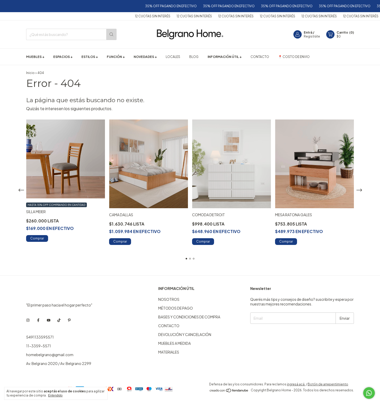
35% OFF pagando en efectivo (162, 6)
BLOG (194, 57)
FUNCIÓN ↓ (116, 57)
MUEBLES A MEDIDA (174, 343)
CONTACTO (259, 57)
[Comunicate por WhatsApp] (369, 393)
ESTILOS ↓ (89, 57)
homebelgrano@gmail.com (49, 354)
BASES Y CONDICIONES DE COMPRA (189, 317)
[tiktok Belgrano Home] (59, 320)
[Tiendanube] (229, 391)
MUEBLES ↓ (35, 57)
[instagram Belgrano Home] (28, 320)
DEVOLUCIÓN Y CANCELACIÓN (184, 334)
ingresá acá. (296, 384)
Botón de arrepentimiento (328, 384)
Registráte (312, 36)
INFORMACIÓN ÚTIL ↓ (224, 57)
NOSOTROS (168, 299)
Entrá (308, 32)
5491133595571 (40, 337)
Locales (173, 57)
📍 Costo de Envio (294, 57)
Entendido (55, 395)
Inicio (30, 73)
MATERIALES (168, 352)
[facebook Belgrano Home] (38, 320)
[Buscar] (111, 34)
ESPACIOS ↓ (62, 57)
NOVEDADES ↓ (145, 57)
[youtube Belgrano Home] (48, 320)
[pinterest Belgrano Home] (69, 320)
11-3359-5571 (38, 345)
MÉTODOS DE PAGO (175, 308)
